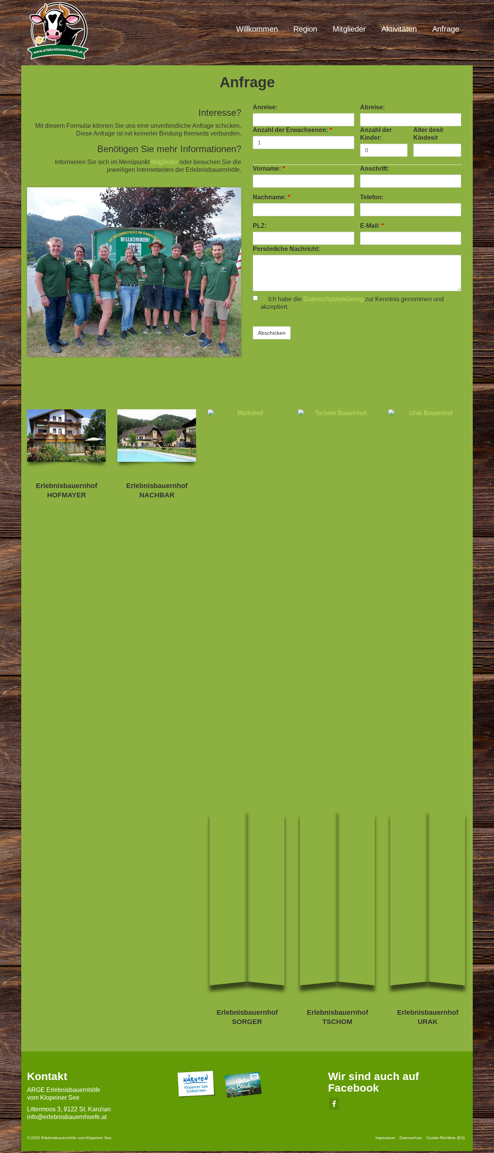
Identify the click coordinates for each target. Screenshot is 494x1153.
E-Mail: (372, 225)
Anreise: (265, 107)
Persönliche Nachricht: (286, 249)
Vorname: (269, 168)
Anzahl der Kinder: (376, 134)
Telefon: (372, 197)
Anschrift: (374, 168)
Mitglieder (164, 162)
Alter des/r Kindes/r (428, 134)
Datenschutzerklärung (333, 299)
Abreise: (372, 107)
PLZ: (260, 225)
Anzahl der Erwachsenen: (292, 130)
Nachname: (271, 197)
